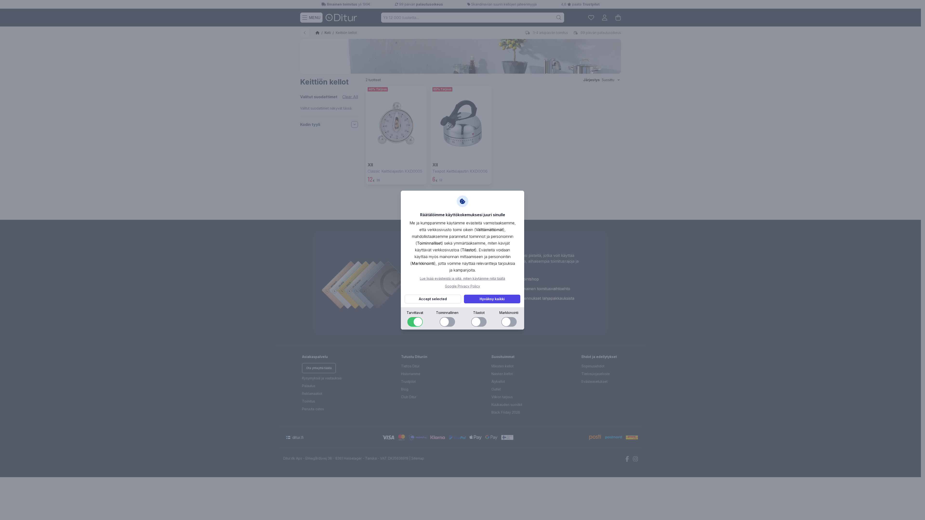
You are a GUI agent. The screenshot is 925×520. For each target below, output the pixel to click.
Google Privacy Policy (462, 286)
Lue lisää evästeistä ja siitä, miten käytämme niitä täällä (462, 278)
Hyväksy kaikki (492, 299)
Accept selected (433, 299)
